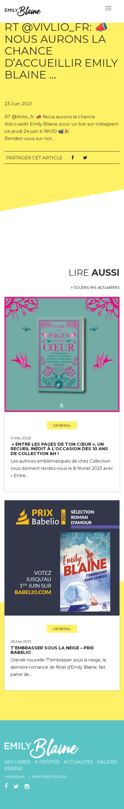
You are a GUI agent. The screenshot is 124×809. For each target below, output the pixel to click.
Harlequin (15, 777)
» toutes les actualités (95, 287)
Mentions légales (49, 777)
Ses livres (17, 762)
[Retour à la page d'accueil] (23, 11)
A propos (47, 762)
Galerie (107, 762)
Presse (14, 768)
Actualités (78, 762)
